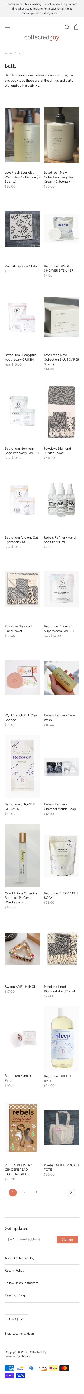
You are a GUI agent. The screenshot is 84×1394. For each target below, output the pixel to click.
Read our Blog (15, 1295)
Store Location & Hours (20, 1333)
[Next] (71, 1194)
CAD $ (13, 1319)
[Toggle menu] (8, 27)
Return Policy (14, 1270)
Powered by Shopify (17, 1356)
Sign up (67, 1239)
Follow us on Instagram (21, 1283)
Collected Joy (38, 1352)
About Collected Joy (19, 1258)
